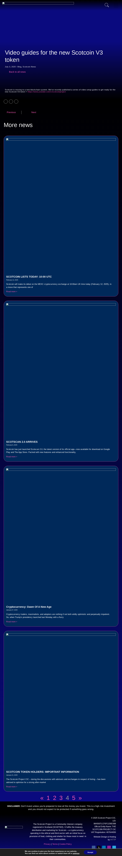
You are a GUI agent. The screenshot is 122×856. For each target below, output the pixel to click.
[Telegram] (114, 847)
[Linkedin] (104, 847)
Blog (19, 67)
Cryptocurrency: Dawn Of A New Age (28, 606)
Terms (55, 844)
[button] (6, 102)
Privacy (47, 844)
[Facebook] (93, 847)
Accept (90, 852)
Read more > (11, 292)
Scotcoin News (29, 67)
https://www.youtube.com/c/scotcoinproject (47, 92)
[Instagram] (109, 847)
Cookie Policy (65, 844)
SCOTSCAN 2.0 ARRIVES (22, 441)
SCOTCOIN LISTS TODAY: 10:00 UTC (29, 276)
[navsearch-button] (106, 5)
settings (76, 853)
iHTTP (113, 840)
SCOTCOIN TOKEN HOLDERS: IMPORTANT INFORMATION (42, 771)
